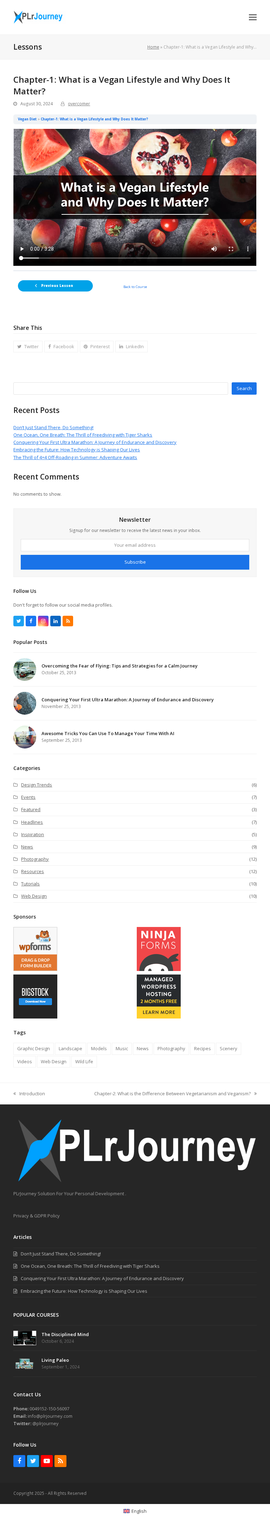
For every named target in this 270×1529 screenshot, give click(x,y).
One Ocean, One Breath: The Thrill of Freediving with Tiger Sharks (82, 435)
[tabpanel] (134, 197)
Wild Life (84, 1061)
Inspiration (32, 834)
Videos (24, 1061)
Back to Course (135, 286)
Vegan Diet (27, 119)
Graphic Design (33, 1048)
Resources (32, 871)
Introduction (29, 1093)
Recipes (202, 1048)
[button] (253, 17)
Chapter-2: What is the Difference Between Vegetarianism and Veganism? (172, 1093)
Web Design (34, 896)
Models (99, 1048)
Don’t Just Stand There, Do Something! (53, 427)
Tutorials (30, 884)
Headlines (32, 822)
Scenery (228, 1048)
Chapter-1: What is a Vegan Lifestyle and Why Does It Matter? (94, 119)
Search (244, 388)
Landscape (70, 1048)
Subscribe (135, 562)
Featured (30, 809)
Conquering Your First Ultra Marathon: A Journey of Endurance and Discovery (94, 442)
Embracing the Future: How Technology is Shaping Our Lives (76, 449)
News (27, 847)
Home (153, 47)
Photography (35, 859)
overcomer (79, 104)
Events (28, 797)
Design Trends (36, 785)
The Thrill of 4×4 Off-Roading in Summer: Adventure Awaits (75, 457)
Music (122, 1048)
